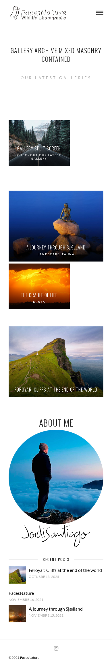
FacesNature (21, 593)
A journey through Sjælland (56, 608)
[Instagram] (56, 648)
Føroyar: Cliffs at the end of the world (65, 570)
